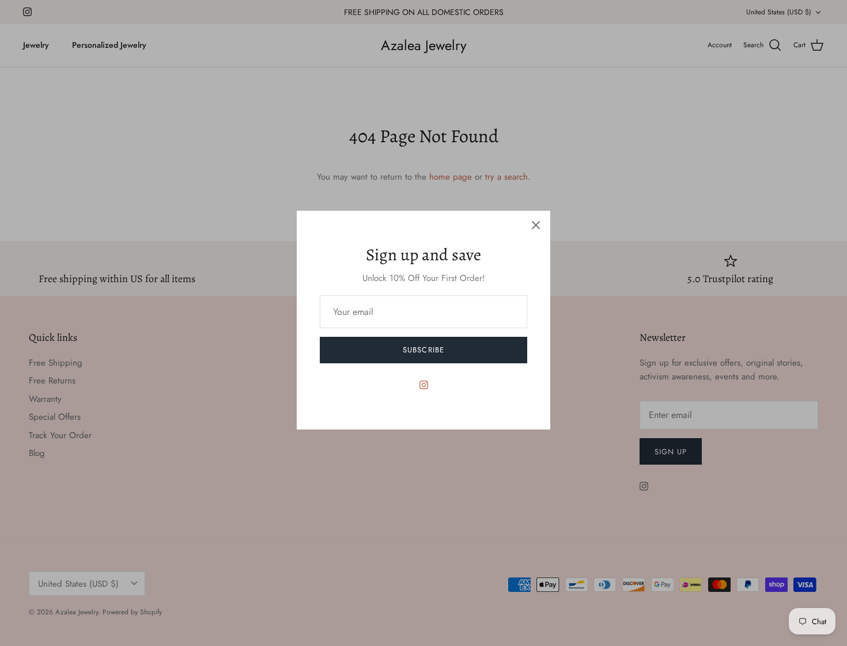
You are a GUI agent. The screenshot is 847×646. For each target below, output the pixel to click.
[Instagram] (423, 385)
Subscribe (423, 349)
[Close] (536, 225)
